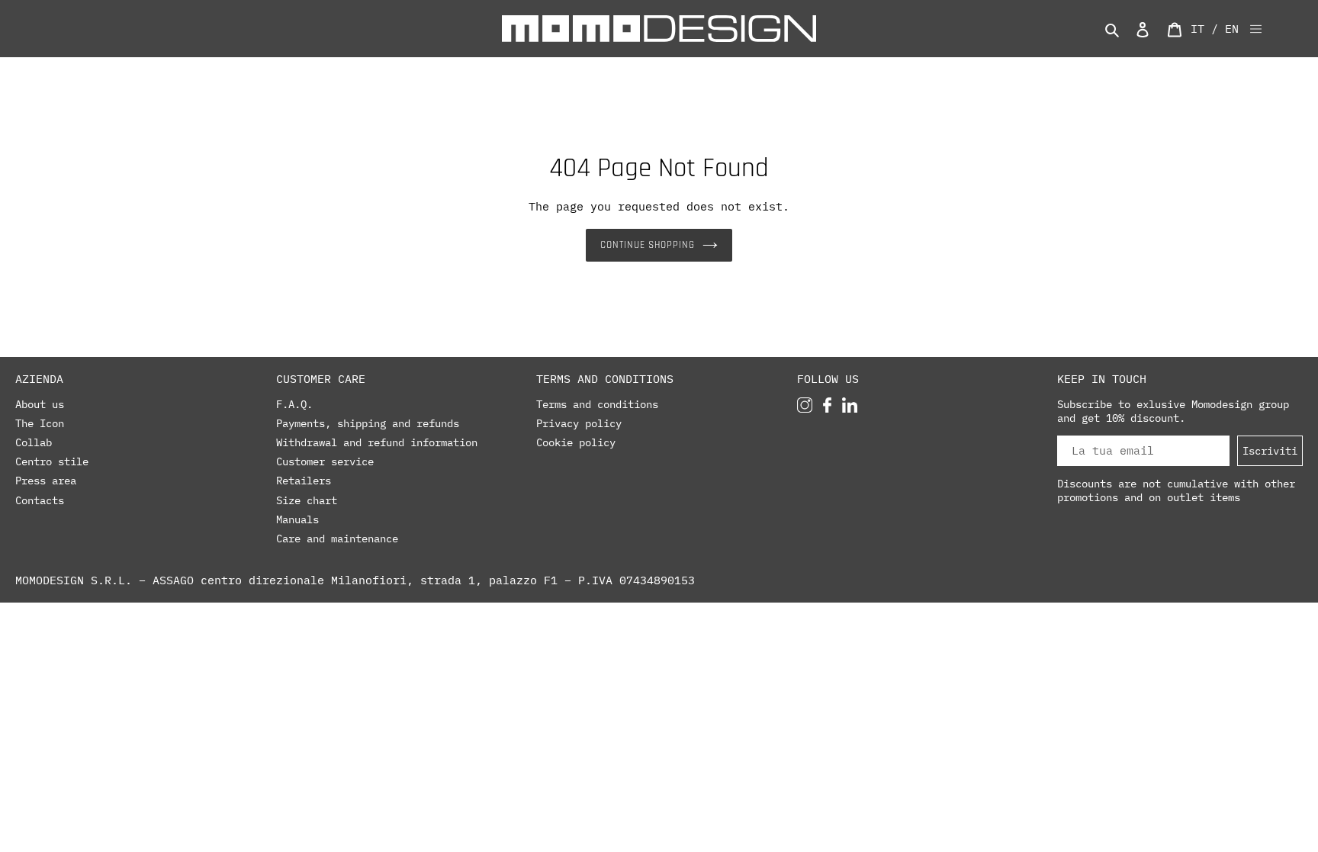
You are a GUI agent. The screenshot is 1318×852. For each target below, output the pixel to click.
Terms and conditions (597, 404)
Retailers (303, 480)
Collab (33, 442)
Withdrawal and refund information (376, 442)
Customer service (325, 461)
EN (1232, 28)
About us (39, 404)
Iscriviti (1269, 450)
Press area (45, 480)
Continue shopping (648, 245)
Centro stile (51, 461)
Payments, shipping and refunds (367, 423)
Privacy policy (579, 423)
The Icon (39, 423)
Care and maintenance (337, 538)
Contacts (39, 500)
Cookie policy (576, 442)
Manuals (297, 519)
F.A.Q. (294, 404)
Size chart (306, 500)
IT (1197, 28)
